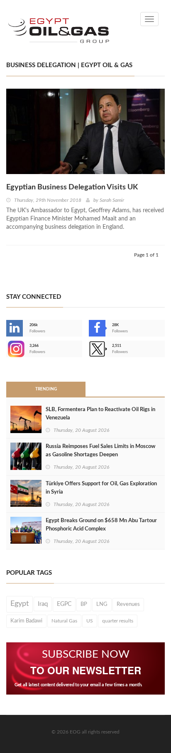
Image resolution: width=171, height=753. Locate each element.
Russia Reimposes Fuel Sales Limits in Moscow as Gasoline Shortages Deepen (100, 451)
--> (7, 349)
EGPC (64, 604)
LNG (101, 604)
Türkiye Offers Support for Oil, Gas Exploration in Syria (101, 488)
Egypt (19, 604)
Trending (46, 389)
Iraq (43, 604)
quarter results (117, 620)
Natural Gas (64, 620)
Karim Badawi (26, 620)
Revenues (128, 604)
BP (84, 604)
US (89, 620)
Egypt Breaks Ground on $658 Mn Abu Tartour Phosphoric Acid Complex (101, 525)
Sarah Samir (112, 200)
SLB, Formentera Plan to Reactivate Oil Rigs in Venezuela (100, 414)
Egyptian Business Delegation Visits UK (72, 187)
